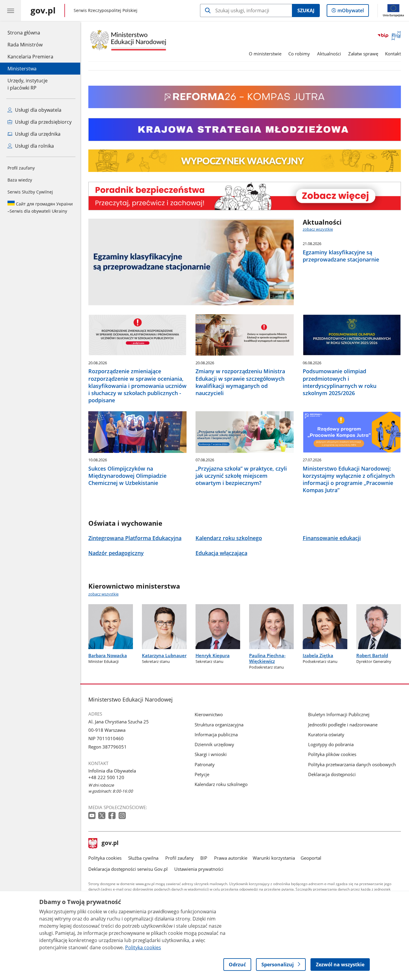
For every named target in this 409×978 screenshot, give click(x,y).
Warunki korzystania (274, 858)
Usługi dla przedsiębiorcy (43, 122)
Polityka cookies (105, 858)
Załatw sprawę (363, 54)
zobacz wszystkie (318, 229)
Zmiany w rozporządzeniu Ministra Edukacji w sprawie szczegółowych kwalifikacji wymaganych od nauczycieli (240, 382)
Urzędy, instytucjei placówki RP (27, 84)
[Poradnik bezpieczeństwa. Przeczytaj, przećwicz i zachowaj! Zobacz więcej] (244, 196)
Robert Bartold (372, 655)
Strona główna (30, 32)
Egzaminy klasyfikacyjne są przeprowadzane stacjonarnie (341, 256)
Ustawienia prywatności (198, 869)
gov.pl (110, 843)
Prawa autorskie (230, 858)
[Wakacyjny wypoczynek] (244, 170)
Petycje (202, 774)
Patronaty (205, 764)
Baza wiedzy (19, 180)
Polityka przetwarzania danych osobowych (352, 764)
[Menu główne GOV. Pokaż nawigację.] (10, 10)
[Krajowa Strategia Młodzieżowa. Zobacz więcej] (244, 129)
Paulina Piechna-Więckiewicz (267, 658)
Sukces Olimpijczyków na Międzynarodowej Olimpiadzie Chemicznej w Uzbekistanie (127, 475)
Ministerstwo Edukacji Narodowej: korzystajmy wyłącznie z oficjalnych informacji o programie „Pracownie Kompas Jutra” (349, 479)
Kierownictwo (209, 714)
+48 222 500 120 (106, 777)
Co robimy (299, 54)
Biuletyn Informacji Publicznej (338, 714)
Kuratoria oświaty (326, 734)
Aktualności (329, 54)
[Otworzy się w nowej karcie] (92, 816)
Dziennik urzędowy (214, 744)
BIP (203, 858)
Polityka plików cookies (332, 754)
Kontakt (393, 54)
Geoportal (311, 858)
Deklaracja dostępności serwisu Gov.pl (128, 869)
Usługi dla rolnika (34, 146)
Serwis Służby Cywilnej (30, 192)
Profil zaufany (21, 168)
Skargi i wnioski (211, 754)
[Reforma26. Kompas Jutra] (244, 106)
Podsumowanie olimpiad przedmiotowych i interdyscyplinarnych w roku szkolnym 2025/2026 (339, 382)
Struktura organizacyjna (219, 725)
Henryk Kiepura (213, 655)
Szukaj (305, 10)
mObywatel (350, 12)
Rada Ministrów (25, 44)
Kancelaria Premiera (30, 56)
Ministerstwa (22, 68)
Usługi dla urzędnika (37, 134)
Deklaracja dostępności (332, 774)
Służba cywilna (143, 858)
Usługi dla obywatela (37, 110)
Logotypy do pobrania (331, 744)
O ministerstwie (265, 54)
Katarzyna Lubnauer (164, 655)
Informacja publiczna (216, 734)
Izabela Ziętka (318, 655)
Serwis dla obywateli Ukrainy (40, 207)
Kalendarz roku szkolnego (221, 784)
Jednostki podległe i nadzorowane (343, 725)
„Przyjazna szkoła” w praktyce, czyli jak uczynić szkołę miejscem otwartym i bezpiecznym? (241, 475)
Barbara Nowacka (107, 655)
